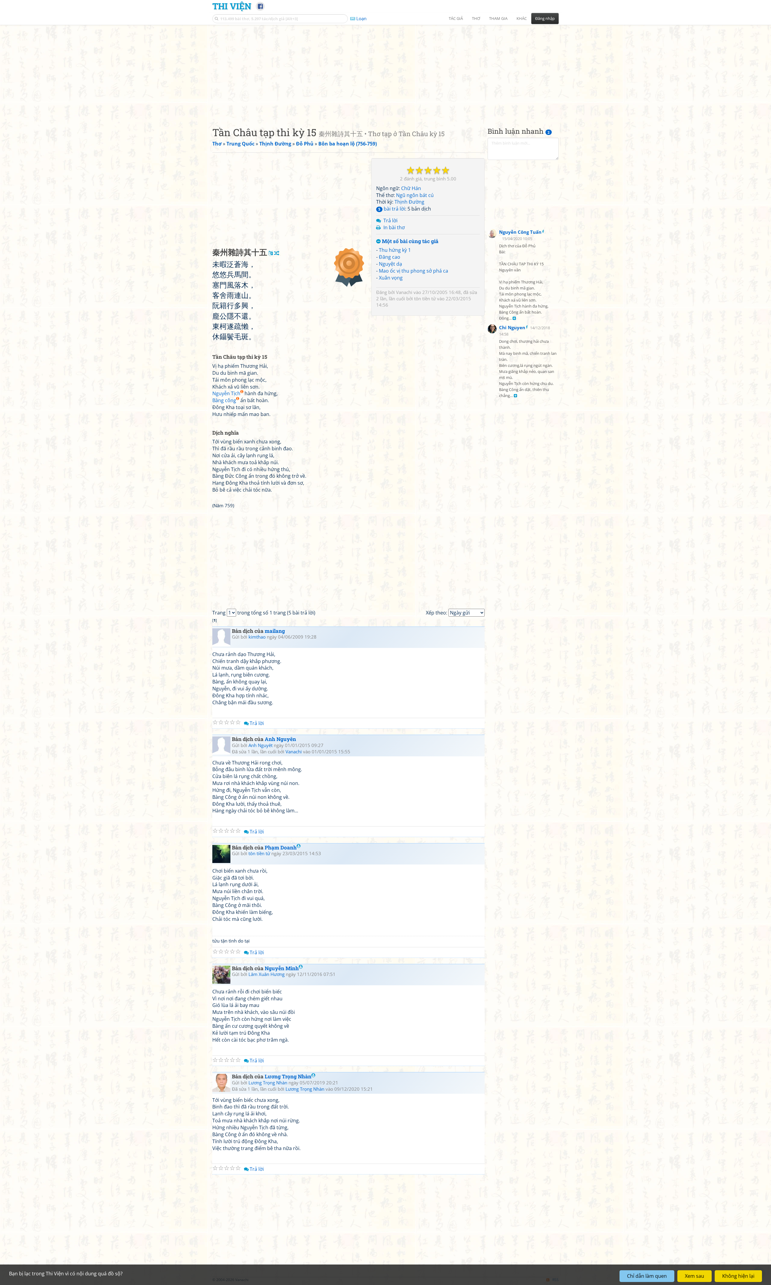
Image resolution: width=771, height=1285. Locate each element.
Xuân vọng (391, 277)
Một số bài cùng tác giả (410, 241)
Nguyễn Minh (282, 968)
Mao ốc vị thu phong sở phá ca (413, 270)
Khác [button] (522, 18)
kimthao (257, 637)
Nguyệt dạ (390, 264)
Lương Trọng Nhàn (288, 1076)
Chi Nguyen (512, 327)
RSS (555, 1279)
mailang (275, 630)
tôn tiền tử (425, 298)
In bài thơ (394, 227)
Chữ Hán (411, 188)
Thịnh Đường (409, 202)
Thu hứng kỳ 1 (395, 250)
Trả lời (390, 220)
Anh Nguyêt (260, 745)
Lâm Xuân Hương (266, 974)
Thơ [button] (476, 18)
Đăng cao (389, 257)
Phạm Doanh (281, 847)
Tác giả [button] (456, 18)
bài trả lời (391, 208)
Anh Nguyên (280, 739)
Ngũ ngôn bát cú (415, 195)
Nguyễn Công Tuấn (520, 232)
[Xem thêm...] (514, 318)
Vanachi (404, 292)
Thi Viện (231, 6)
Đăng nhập (545, 18)
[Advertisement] (385, 71)
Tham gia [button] (498, 18)
